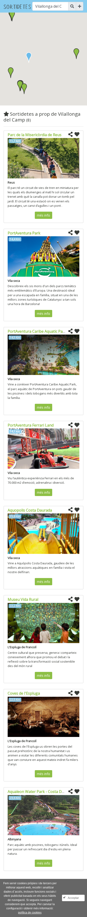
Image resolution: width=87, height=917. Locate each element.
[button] (10, 73)
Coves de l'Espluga (24, 693)
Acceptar (73, 898)
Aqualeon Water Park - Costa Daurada (41, 791)
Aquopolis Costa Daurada (30, 510)
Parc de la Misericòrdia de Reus (34, 134)
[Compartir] (70, 134)
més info (43, 215)
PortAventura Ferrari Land (31, 425)
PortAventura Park (24, 233)
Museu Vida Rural (23, 599)
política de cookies (30, 912)
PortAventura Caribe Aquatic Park (37, 331)
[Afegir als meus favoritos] (76, 134)
